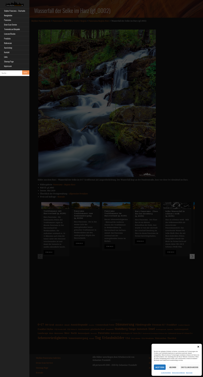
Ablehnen (172, 367)
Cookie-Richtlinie (166, 372)
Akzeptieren (159, 367)
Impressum (189, 372)
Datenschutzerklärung (178, 372)
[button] (198, 347)
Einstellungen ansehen (189, 367)
